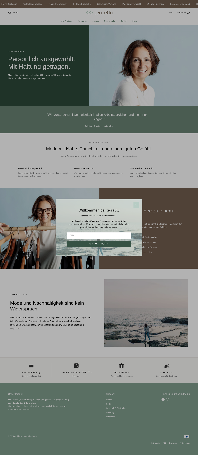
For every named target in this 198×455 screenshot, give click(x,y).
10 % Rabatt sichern (99, 244)
